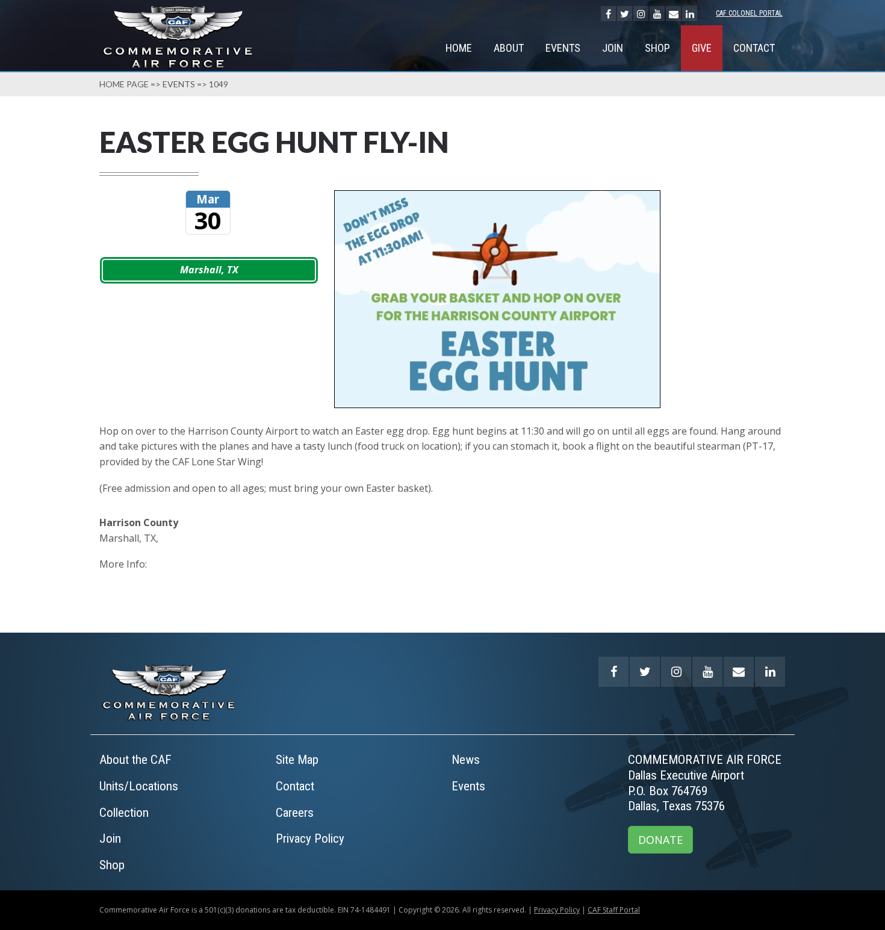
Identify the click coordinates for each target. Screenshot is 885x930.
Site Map (297, 759)
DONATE (660, 839)
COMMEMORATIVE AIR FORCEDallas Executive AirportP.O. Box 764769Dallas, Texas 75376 (704, 782)
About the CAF (135, 759)
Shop (657, 48)
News (466, 759)
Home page (124, 84)
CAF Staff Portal (614, 910)
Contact (754, 48)
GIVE (702, 48)
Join (612, 48)
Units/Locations (138, 786)
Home (459, 48)
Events (562, 48)
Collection (124, 812)
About (509, 48)
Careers (295, 812)
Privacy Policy (310, 838)
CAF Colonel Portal (749, 13)
